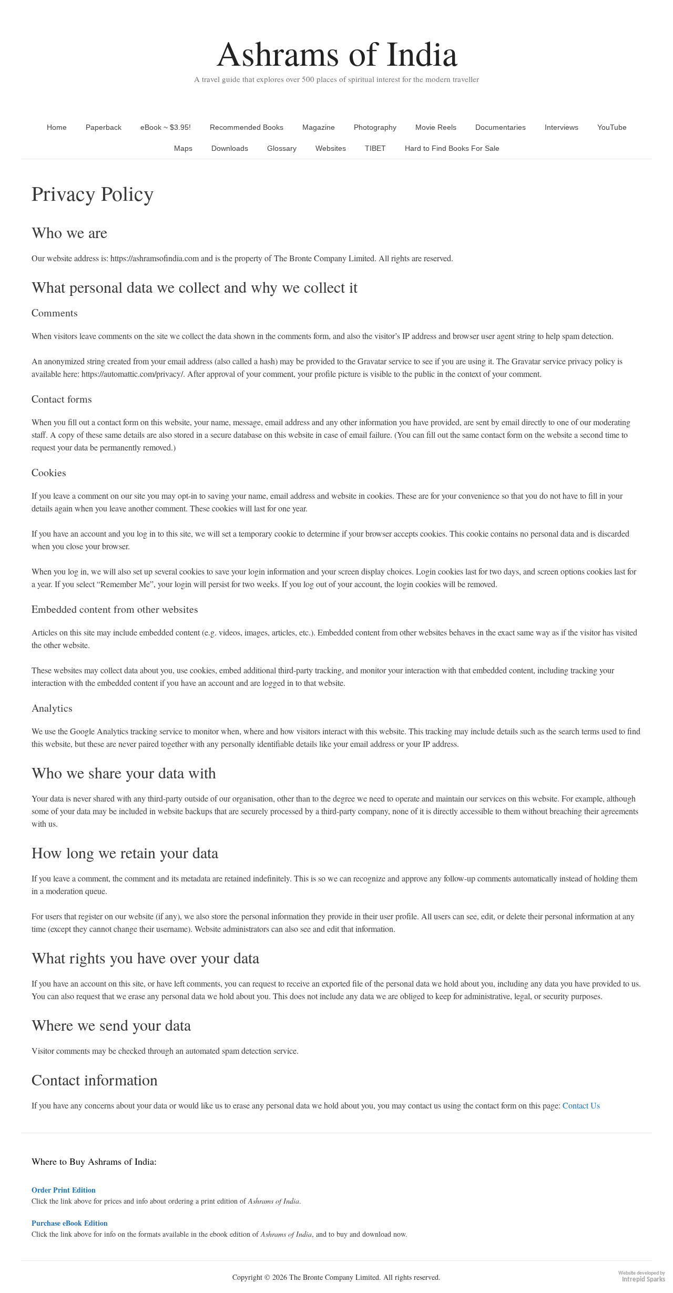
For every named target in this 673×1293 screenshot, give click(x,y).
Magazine (318, 127)
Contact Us (581, 1105)
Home (57, 127)
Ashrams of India (336, 52)
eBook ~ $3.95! (165, 127)
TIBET (375, 148)
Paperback (103, 127)
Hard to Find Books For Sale (452, 148)
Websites (330, 148)
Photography (375, 127)
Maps (183, 148)
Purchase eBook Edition (70, 1222)
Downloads (229, 148)
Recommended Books (246, 127)
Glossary (282, 148)
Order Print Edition (64, 1189)
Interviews (561, 127)
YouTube (612, 127)
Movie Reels (435, 127)
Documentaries (500, 127)
